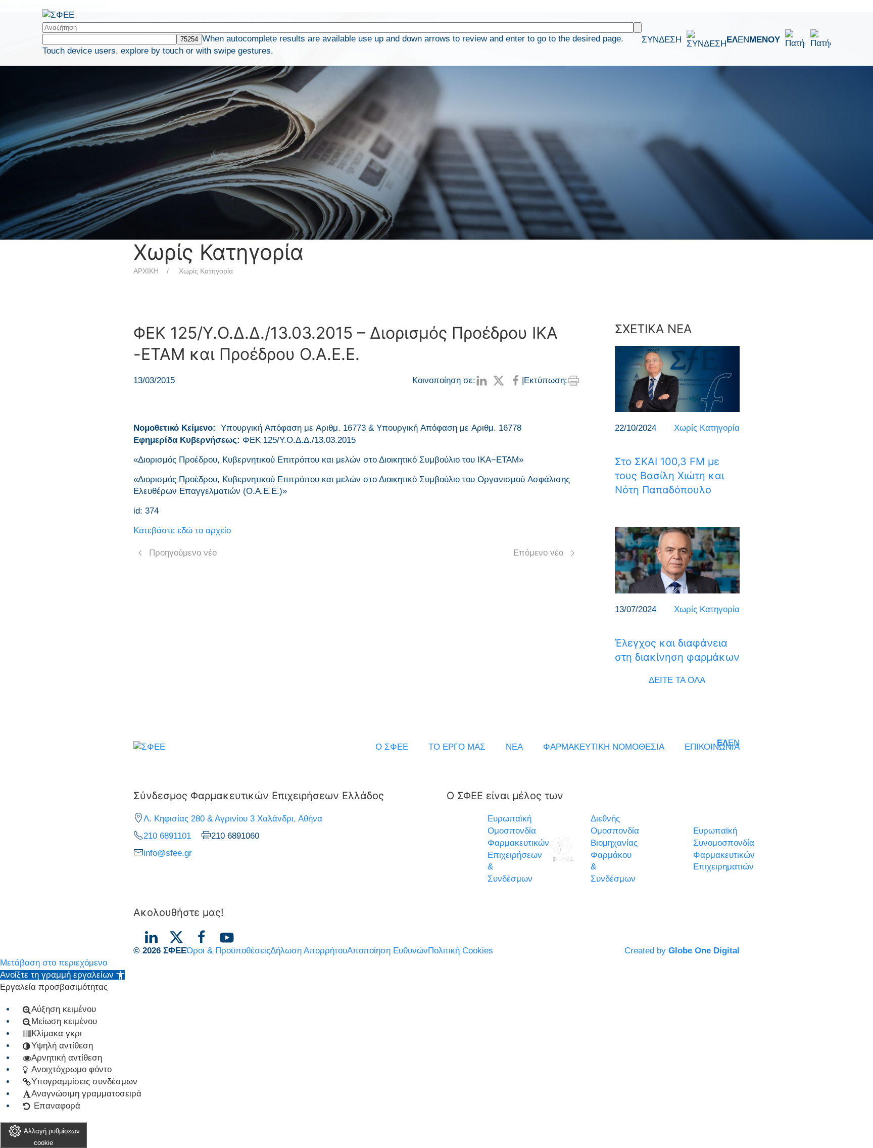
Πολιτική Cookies (460, 950)
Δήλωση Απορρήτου (308, 950)
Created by (682, 950)
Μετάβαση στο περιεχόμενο (53, 963)
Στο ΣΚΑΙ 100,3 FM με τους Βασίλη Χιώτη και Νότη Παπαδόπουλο (669, 475)
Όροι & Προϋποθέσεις (228, 950)
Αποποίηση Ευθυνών (387, 950)
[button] (790, 39)
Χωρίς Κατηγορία (206, 271)
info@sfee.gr (167, 853)
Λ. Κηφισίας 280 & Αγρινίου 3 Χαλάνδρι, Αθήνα (232, 818)
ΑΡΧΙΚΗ (146, 271)
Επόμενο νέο (538, 553)
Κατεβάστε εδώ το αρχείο (182, 530)
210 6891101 (167, 836)
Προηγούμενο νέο (183, 553)
